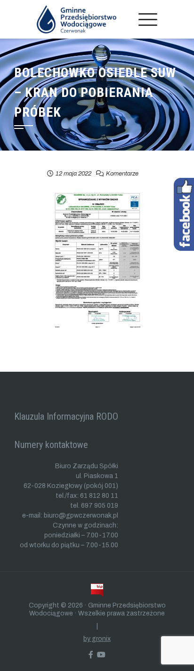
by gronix (97, 638)
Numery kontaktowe (51, 444)
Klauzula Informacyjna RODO (66, 416)
